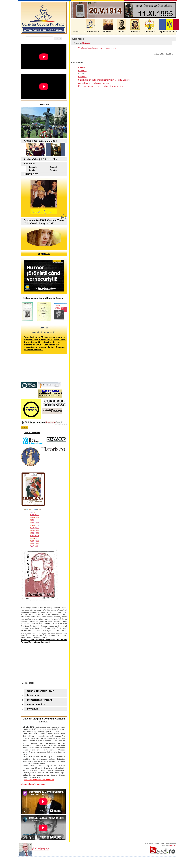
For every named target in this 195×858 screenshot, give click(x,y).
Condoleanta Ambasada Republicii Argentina (97, 48)
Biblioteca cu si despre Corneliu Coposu (43, 298)
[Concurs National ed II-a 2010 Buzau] (55, 155)
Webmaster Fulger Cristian (40, 850)
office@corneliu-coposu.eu (40, 848)
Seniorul (107, 31)
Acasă (75, 31)
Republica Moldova (168, 31)
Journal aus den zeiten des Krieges (93, 83)
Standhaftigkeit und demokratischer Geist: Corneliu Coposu (103, 80)
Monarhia (148, 31)
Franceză (82, 70)
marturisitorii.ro (36, 704)
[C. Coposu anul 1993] (35, 155)
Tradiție (120, 31)
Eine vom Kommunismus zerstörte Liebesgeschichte (101, 86)
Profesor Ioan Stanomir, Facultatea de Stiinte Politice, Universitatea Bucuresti (44, 641)
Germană (82, 76)
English (32, 170)
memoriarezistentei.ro (39, 699)
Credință (134, 31)
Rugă (40, 253)
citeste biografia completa (33, 784)
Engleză (81, 67)
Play (64, 219)
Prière (47, 253)
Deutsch (53, 167)
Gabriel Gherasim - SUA (40, 691)
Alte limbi (29, 163)
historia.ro (33, 695)
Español (53, 170)
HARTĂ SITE (31, 174)
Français (33, 167)
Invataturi (32, 708)
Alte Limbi (86, 43)
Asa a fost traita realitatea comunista (39, 780)
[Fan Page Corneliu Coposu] (44, 33)
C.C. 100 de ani (89, 31)
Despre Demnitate (32, 433)
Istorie (24, 427)
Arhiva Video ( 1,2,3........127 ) (40, 159)
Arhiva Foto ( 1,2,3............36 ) (40, 140)
